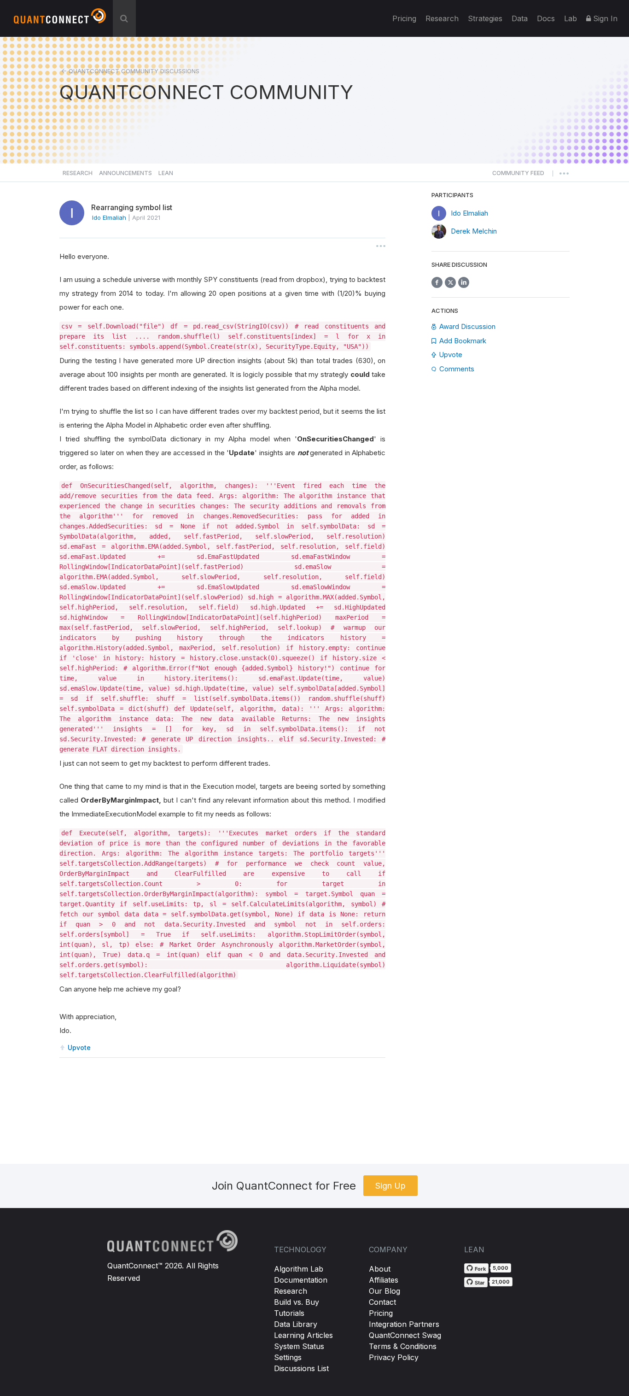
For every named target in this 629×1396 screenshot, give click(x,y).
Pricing (404, 18)
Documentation (300, 1280)
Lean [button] (165, 173)
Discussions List (301, 1368)
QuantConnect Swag (405, 1335)
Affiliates (383, 1280)
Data (520, 18)
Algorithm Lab (298, 1268)
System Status (299, 1346)
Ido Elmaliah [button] (109, 217)
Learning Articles (303, 1335)
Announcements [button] (125, 173)
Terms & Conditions (403, 1346)
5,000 (500, 1268)
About (379, 1268)
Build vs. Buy (296, 1302)
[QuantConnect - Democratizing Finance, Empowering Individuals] (60, 19)
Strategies (485, 18)
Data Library (295, 1324)
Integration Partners (404, 1324)
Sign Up (390, 1186)
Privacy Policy (394, 1357)
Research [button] (78, 173)
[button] (518, 176)
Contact (382, 1302)
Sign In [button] (604, 18)
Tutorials (289, 1313)
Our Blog (384, 1291)
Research (442, 18)
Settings (288, 1357)
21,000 (501, 1282)
